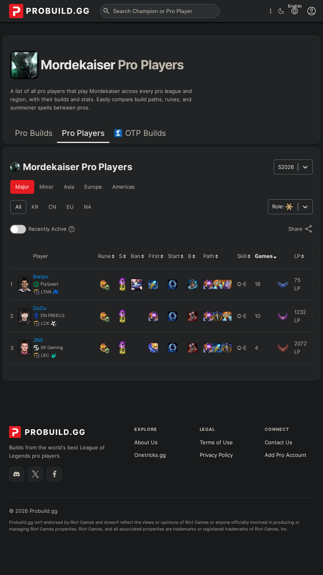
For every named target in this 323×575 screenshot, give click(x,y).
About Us (146, 442)
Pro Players (83, 133)
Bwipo (40, 276)
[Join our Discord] (16, 474)
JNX (38, 340)
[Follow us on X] (35, 474)
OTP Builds (145, 133)
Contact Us (278, 442)
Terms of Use (216, 442)
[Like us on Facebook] (54, 474)
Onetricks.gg (150, 455)
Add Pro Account (285, 455)
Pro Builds (33, 133)
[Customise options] (311, 11)
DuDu (39, 308)
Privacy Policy (216, 455)
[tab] (33, 133)
